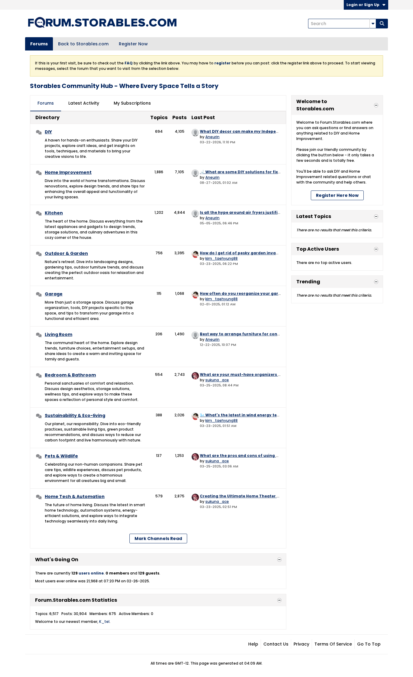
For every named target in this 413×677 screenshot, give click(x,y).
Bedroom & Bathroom (70, 375)
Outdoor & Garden (66, 253)
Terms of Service (333, 644)
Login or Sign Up (362, 4)
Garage (54, 294)
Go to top (369, 644)
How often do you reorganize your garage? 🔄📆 (249, 293)
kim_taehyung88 (221, 258)
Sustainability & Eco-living (75, 415)
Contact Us (275, 644)
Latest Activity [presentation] (83, 103)
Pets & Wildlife (61, 456)
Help (253, 644)
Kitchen (54, 213)
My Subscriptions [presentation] (132, 103)
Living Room (58, 334)
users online (91, 573)
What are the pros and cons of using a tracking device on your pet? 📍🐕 (274, 455)
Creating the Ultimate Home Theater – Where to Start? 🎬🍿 (261, 496)
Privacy (301, 644)
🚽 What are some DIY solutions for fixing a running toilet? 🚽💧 (265, 171)
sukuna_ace (217, 379)
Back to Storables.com (83, 44)
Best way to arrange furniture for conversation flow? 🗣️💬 (259, 334)
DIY (48, 132)
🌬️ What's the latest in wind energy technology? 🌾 (252, 415)
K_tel (104, 621)
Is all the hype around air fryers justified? (242, 212)
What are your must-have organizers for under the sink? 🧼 (261, 374)
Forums (39, 44)
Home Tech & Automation (75, 496)
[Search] (382, 23)
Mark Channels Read (158, 538)
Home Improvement (68, 172)
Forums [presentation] (45, 103)
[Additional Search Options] (372, 23)
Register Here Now (337, 195)
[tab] (45, 103)
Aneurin (212, 136)
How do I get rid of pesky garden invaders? (243, 253)
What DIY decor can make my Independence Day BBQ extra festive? (269, 131)
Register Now (133, 44)
